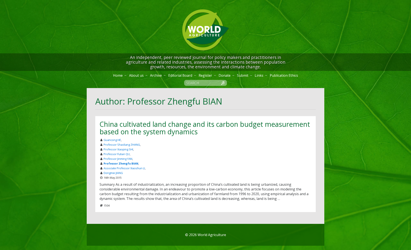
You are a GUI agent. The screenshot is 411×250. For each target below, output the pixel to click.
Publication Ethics (284, 75)
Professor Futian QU (117, 154)
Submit (242, 75)
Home (118, 75)
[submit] (222, 82)
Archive (156, 75)
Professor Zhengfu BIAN (121, 163)
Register (205, 75)
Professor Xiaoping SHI (118, 149)
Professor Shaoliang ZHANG (122, 145)
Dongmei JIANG (113, 173)
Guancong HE (112, 140)
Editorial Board (180, 75)
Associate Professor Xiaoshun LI (124, 168)
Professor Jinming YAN (118, 159)
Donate (225, 75)
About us (136, 75)
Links (259, 75)
